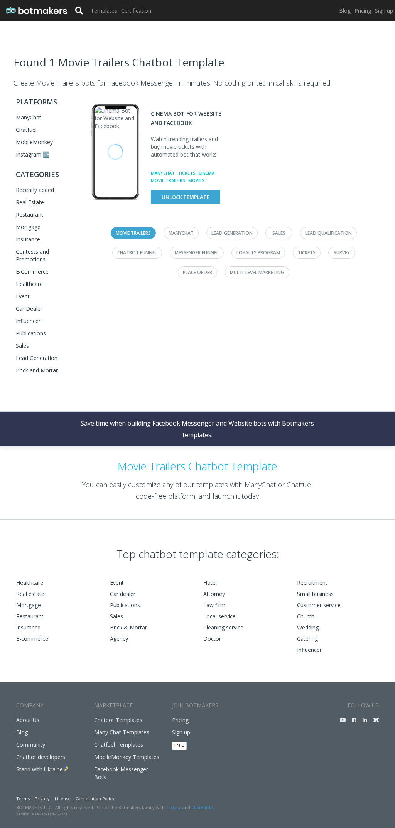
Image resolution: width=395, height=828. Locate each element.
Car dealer (122, 593)
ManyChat (28, 117)
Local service (219, 616)
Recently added (35, 190)
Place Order (197, 272)
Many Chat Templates (121, 732)
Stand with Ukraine (39, 769)
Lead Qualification (328, 233)
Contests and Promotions (32, 255)
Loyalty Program (258, 252)
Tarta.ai (173, 807)
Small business (315, 593)
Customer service (319, 605)
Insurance (28, 239)
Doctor (212, 638)
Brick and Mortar (37, 370)
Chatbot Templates (118, 720)
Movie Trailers (168, 180)
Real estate (30, 593)
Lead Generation (36, 358)
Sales (22, 345)
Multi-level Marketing (257, 272)
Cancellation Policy (95, 798)
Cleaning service (223, 627)
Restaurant (29, 214)
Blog (345, 10)
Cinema (206, 173)
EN (177, 745)
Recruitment (312, 582)
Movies (196, 180)
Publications (31, 333)
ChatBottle (202, 807)
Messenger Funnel (197, 252)
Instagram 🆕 (32, 154)
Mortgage (28, 227)
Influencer (28, 321)
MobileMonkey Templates (126, 757)
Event (23, 296)
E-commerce (32, 638)
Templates (104, 10)
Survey (342, 252)
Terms (23, 798)
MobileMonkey (34, 142)
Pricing (362, 10)
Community (30, 744)
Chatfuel (26, 129)
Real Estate (30, 202)
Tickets (187, 173)
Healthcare (29, 284)
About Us (27, 720)
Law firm (214, 605)
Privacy (42, 798)
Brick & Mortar (128, 627)
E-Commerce (32, 271)
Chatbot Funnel (137, 252)
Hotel (210, 582)
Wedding (308, 627)
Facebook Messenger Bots (121, 773)
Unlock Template (185, 197)
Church (305, 616)
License (63, 798)
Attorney (214, 593)
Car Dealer (29, 308)
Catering (307, 638)
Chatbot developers (40, 757)
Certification (136, 10)
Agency (119, 638)
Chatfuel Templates (118, 744)
